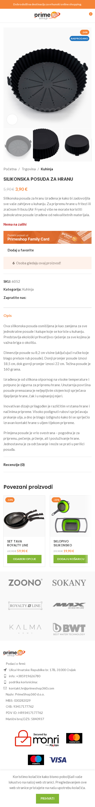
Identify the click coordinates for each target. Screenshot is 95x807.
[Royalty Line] (25, 606)
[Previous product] (77, 169)
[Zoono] (25, 583)
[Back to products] (83, 169)
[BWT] (70, 629)
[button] (8, 77)
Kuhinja (47, 169)
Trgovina (29, 169)
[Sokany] (70, 583)
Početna (10, 169)
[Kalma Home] (25, 629)
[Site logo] (48, 15)
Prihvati (47, 798)
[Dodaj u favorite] (41, 500)
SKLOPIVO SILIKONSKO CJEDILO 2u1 (63, 545)
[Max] (70, 606)
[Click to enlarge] (12, 119)
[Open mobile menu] (5, 15)
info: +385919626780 (24, 676)
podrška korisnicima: (23, 682)
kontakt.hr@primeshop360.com (31, 688)
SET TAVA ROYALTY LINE (17, 543)
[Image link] (14, 653)
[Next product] (89, 169)
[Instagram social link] (34, 297)
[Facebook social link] (29, 297)
